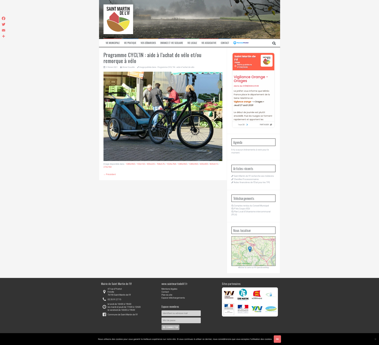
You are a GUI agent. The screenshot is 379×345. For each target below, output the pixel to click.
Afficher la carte (244, 268)
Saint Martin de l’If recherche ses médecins (254, 176)
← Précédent (109, 174)
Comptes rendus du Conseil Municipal (251, 205)
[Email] (4, 30)
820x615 (214, 164)
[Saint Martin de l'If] (118, 19)
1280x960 (130, 164)
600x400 (204, 164)
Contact (225, 43)
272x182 (107, 167)
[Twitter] (4, 24)
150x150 (141, 164)
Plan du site (167, 295)
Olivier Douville (128, 67)
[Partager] (4, 36)
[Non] (375, 339)
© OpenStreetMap (261, 268)
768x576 (161, 164)
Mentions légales (169, 289)
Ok (277, 339)
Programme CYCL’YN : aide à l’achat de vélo (176, 67)
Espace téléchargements (173, 298)
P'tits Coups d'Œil (242, 208)
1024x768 (171, 164)
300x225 (151, 164)
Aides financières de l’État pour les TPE (252, 182)
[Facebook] (4, 18)
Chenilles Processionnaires (246, 179)
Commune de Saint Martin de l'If (123, 314)
